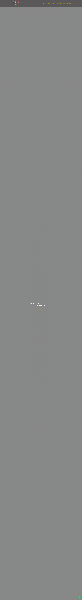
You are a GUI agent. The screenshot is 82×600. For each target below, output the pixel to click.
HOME (43, 3)
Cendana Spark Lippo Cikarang (69, 3)
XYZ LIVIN (48, 3)
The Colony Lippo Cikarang (56, 3)
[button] (79, 597)
